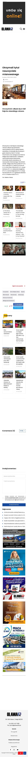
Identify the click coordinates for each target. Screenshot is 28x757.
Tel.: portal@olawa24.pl (14, 725)
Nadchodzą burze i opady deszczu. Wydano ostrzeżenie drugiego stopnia (15, 526)
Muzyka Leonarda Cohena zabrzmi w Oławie (15, 515)
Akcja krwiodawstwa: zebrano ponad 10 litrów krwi (15, 523)
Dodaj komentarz (14, 504)
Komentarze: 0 (9, 81)
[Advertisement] (14, 48)
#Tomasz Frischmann (7, 297)
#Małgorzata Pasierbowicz (8, 300)
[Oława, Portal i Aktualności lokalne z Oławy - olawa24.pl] (8, 29)
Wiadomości (14, 735)
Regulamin (14, 746)
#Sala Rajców (6, 294)
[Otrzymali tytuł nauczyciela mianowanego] (14, 91)
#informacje (21, 294)
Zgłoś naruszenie (17, 286)
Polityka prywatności (14, 742)
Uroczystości (5, 291)
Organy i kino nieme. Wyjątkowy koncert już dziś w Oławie (15, 518)
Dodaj (21, 430)
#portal (22, 291)
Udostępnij (19, 304)
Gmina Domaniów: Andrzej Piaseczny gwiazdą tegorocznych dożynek (15, 512)
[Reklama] (14, 13)
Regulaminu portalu (14, 497)
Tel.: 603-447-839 (14, 723)
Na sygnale (14, 732)
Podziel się (19, 307)
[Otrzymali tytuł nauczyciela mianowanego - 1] (4, 103)
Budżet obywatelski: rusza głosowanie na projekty (15, 521)
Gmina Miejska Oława (14, 291)
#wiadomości (14, 294)
